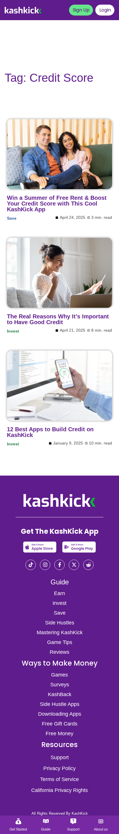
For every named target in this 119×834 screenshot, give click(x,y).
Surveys (59, 684)
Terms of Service (59, 779)
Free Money (59, 733)
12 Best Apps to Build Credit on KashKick (50, 432)
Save (11, 218)
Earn (59, 593)
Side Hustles (59, 623)
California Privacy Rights (59, 790)
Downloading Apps (59, 714)
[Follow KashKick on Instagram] (45, 565)
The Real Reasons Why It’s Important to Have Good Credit (58, 319)
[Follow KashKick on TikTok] (30, 565)
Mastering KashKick (60, 632)
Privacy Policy (59, 768)
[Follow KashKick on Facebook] (59, 565)
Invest (13, 331)
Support (60, 757)
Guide (60, 582)
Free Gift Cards (59, 724)
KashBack (59, 694)
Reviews (59, 652)
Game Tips (59, 642)
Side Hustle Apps (59, 704)
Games (59, 675)
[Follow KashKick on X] (73, 565)
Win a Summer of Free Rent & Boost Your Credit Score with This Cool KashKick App (57, 203)
